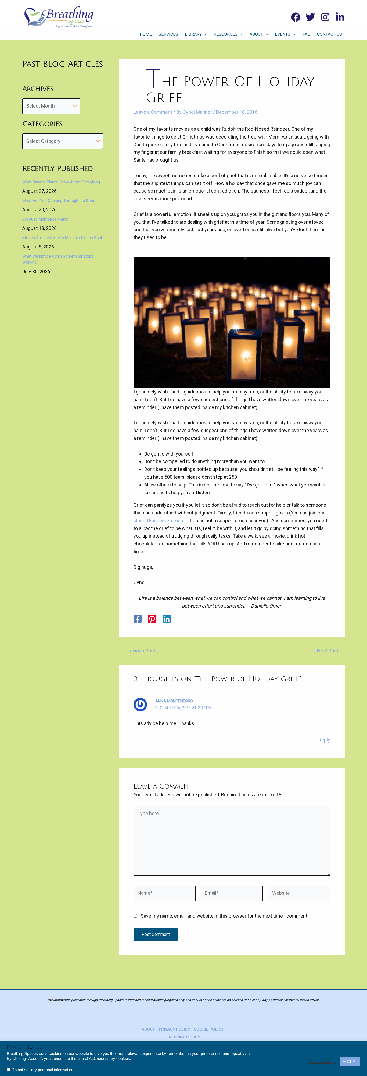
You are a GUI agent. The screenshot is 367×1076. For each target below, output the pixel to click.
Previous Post (137, 650)
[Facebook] (295, 17)
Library (193, 34)
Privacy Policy (174, 1029)
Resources (226, 34)
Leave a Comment (153, 112)
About (256, 34)
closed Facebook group (158, 520)
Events (282, 34)
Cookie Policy (209, 1029)
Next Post (330, 650)
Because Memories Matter (45, 219)
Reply (324, 740)
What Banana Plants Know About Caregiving (61, 182)
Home (146, 34)
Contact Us (329, 34)
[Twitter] (310, 17)
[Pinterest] (152, 619)
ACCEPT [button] (350, 1062)
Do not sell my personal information (42, 1070)
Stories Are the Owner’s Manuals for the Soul (62, 237)
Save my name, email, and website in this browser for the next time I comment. (224, 916)
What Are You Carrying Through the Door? (59, 200)
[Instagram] (325, 17)
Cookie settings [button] (322, 1062)
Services (168, 34)
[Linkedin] (340, 17)
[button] (204, 34)
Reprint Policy (184, 1037)
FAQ (306, 34)
